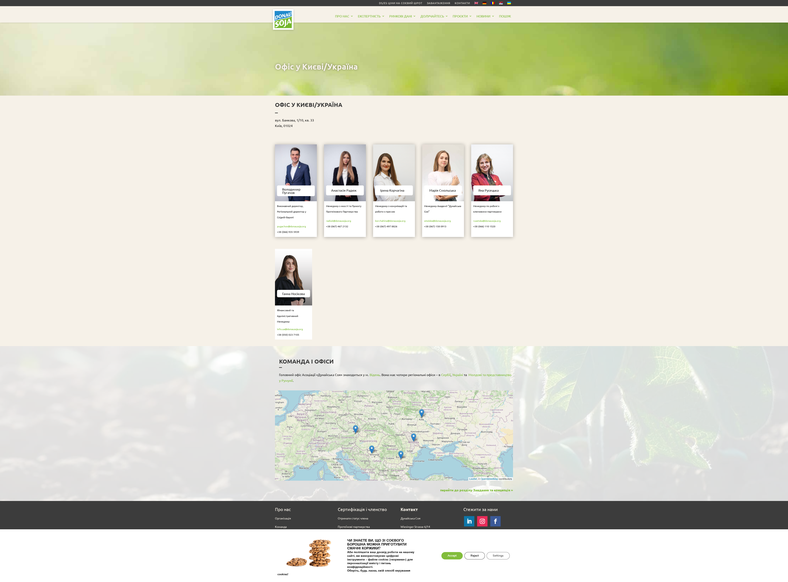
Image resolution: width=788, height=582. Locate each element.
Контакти (462, 3)
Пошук (505, 16)
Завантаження (438, 3)
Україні (458, 375)
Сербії (446, 375)
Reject (475, 556)
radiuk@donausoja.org (338, 220)
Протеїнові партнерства (354, 526)
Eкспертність (369, 16)
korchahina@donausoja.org (390, 220)
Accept (452, 556)
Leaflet (473, 478)
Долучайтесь (432, 16)
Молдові (475, 375)
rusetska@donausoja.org (487, 220)
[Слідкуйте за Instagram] (482, 521)
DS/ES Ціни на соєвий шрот (400, 3)
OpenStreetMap (489, 478)
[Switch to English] (476, 4)
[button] (355, 429)
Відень (375, 375)
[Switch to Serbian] (501, 4)
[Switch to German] (484, 4)
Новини (483, 16)
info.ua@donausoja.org (290, 329)
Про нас (342, 16)
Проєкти (460, 16)
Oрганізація (283, 518)
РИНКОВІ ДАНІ (400, 16)
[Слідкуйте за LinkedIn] (469, 521)
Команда (281, 526)
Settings (498, 556)
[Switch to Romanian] (493, 4)
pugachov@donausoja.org (291, 226)
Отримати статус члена (353, 518)
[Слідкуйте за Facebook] (495, 521)
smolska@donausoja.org (437, 220)
